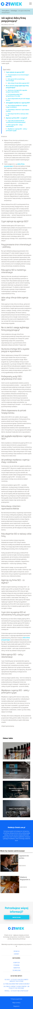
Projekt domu (16, 770)
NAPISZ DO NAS (16, 917)
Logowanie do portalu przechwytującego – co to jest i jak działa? (25, 857)
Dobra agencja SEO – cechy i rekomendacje (14, 125)
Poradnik (16, 965)
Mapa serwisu (16, 1002)
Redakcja (16, 951)
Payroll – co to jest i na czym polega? (16, 991)
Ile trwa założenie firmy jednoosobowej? (16, 984)
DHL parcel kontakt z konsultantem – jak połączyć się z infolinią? (16, 987)
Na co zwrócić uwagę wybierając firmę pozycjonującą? (17, 87)
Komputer (16, 962)
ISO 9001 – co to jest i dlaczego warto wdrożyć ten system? (16, 980)
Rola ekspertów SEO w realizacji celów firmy (17, 114)
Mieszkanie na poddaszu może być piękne (16, 789)
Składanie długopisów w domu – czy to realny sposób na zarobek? (25, 878)
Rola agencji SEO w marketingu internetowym (15, 80)
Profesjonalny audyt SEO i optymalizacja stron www (14, 95)
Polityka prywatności (16, 999)
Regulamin (16, 1006)
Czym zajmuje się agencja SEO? (15, 72)
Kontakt (16, 954)
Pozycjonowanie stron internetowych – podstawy (17, 75)
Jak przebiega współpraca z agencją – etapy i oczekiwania (17, 106)
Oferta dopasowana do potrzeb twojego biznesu (18, 99)
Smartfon (16, 968)
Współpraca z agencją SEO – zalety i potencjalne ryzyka (16, 129)
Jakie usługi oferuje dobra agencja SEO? (18, 83)
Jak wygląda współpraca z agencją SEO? (18, 103)
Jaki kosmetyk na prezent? (16, 751)
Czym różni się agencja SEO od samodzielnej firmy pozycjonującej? (16, 121)
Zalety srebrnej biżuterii (16, 809)
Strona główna (6, 11)
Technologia (14, 11)
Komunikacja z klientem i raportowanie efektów (17, 110)
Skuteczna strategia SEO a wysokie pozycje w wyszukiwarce (16, 91)
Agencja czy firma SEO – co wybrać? (16, 118)
